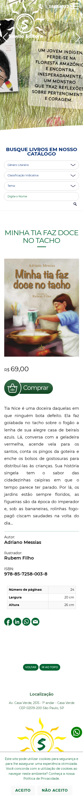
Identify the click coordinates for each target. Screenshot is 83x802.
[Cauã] (41, 70)
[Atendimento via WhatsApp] (76, 737)
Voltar (30, 667)
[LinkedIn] (17, 624)
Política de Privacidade (41, 779)
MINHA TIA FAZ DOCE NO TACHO (41, 236)
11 (56, 6)
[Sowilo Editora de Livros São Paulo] (24, 36)
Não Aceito (55, 790)
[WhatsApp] (26, 624)
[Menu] (75, 9)
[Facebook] (8, 624)
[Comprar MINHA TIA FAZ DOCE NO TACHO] (28, 396)
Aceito (23, 790)
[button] (78, 37)
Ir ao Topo (50, 667)
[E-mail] (35, 624)
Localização (42, 694)
